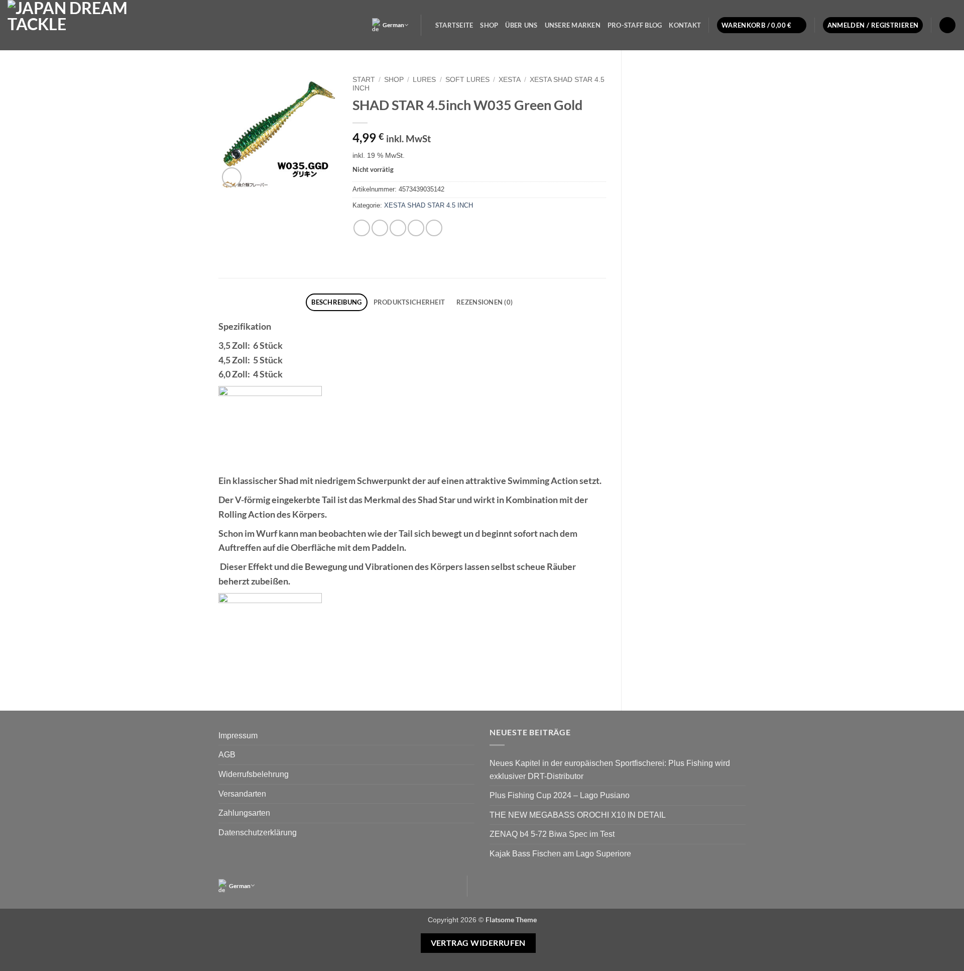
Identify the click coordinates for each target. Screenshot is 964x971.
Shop (489, 25)
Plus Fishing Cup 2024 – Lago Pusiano (560, 795)
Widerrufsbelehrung (253, 774)
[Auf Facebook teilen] (361, 228)
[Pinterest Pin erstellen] (416, 228)
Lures (424, 79)
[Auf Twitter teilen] (380, 228)
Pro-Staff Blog (635, 25)
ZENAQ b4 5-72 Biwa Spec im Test (552, 834)
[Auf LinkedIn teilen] (434, 228)
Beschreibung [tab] (336, 302)
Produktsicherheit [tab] (409, 302)
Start (363, 79)
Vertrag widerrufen (478, 942)
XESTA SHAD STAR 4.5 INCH (428, 205)
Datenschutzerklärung (257, 832)
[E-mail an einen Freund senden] (398, 228)
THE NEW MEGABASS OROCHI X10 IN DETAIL (578, 815)
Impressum (238, 735)
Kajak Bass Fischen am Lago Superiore (560, 853)
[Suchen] (947, 25)
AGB (226, 754)
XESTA (510, 79)
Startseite (454, 25)
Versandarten (242, 794)
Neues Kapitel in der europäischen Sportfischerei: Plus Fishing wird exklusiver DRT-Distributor (610, 770)
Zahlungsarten (244, 813)
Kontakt (685, 25)
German (393, 25)
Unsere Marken (572, 25)
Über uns (521, 25)
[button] (761, 25)
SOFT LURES (467, 79)
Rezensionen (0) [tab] (484, 302)
